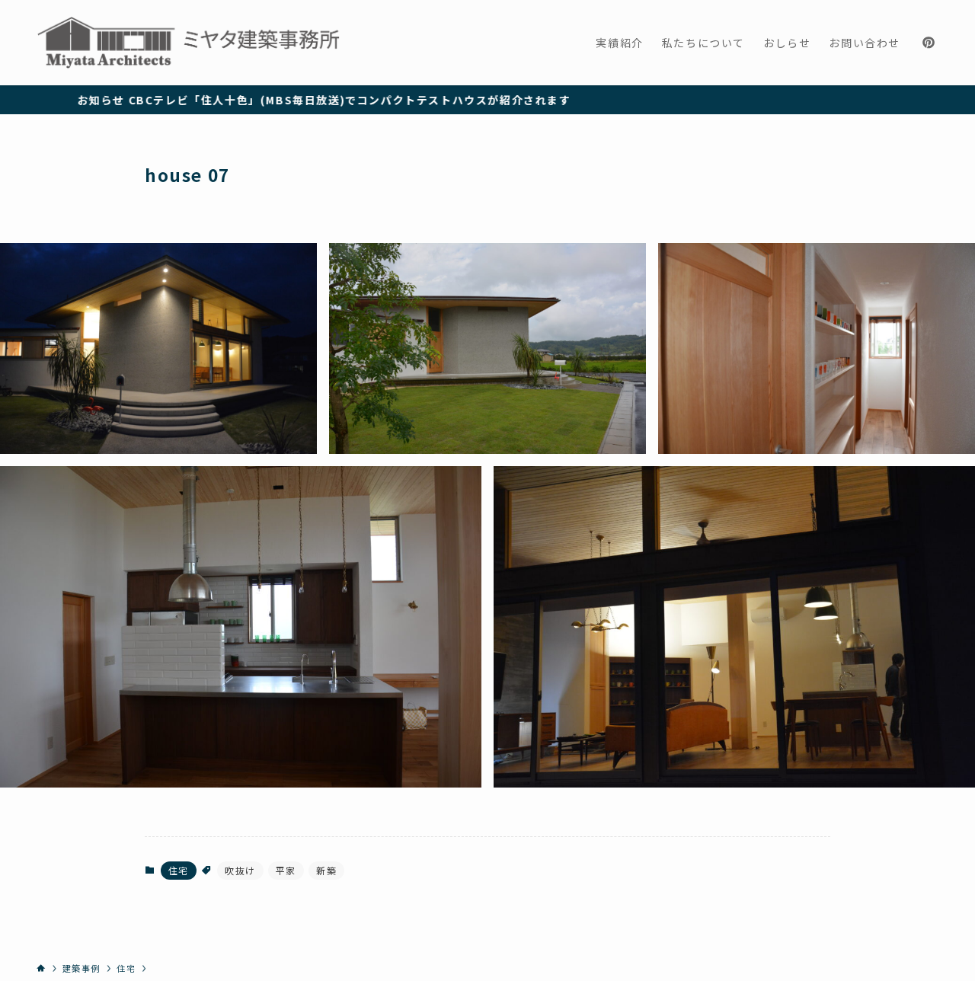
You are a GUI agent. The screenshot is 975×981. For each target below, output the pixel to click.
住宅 (178, 870)
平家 (286, 870)
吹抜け (240, 870)
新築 (326, 870)
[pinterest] (928, 42)
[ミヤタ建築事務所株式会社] (189, 42)
